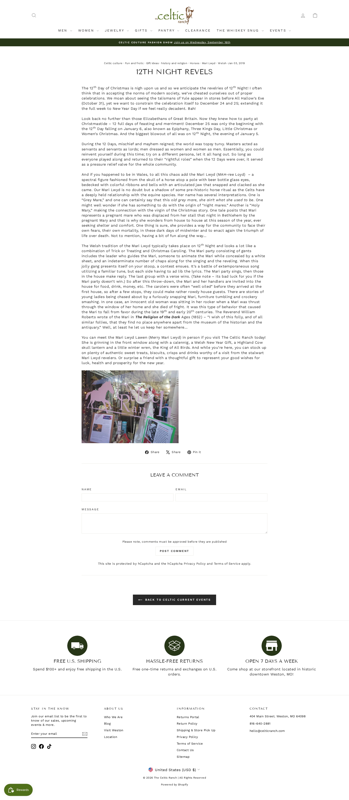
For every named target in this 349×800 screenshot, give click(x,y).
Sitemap (183, 757)
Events (279, 30)
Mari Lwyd (208, 63)
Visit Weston (113, 730)
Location (110, 737)
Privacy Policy (195, 563)
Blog (107, 723)
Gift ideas (152, 63)
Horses (195, 63)
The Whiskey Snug (239, 30)
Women (87, 30)
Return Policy (187, 723)
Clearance (198, 30)
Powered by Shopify (174, 784)
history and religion (174, 63)
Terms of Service (227, 563)
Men (63, 30)
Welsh (222, 63)
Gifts (142, 30)
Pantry (167, 30)
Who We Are (113, 717)
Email (181, 489)
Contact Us (185, 750)
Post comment (174, 551)
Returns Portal (188, 717)
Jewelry (115, 30)
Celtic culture (113, 63)
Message (90, 509)
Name (87, 489)
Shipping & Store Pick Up (196, 730)
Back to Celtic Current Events (177, 599)
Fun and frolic (134, 63)
